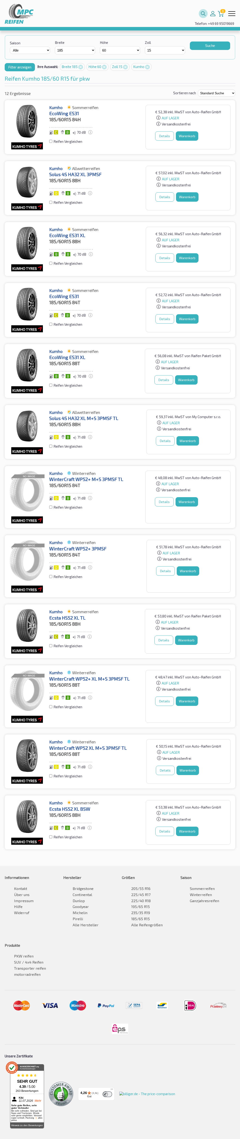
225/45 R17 (140, 894)
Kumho (139, 66)
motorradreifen (27, 974)
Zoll (148, 42)
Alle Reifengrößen (147, 925)
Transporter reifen (30, 968)
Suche (210, 46)
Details (164, 136)
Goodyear (81, 906)
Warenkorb (187, 136)
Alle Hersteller (85, 925)
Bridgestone (83, 888)
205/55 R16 (140, 888)
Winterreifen (201, 894)
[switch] (107, 1094)
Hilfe (18, 906)
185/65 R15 (140, 918)
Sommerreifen (202, 888)
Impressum (24, 900)
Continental (82, 894)
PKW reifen (24, 956)
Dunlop (79, 900)
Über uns (22, 894)
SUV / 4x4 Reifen (28, 962)
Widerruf (21, 912)
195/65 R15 (140, 906)
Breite (59, 42)
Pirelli (78, 918)
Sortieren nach (184, 93)
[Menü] (112, 1090)
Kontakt (20, 888)
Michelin (80, 912)
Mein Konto (212, 13)
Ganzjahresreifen (204, 900)
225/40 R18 (141, 900)
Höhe (104, 42)
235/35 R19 (140, 912)
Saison (15, 43)
